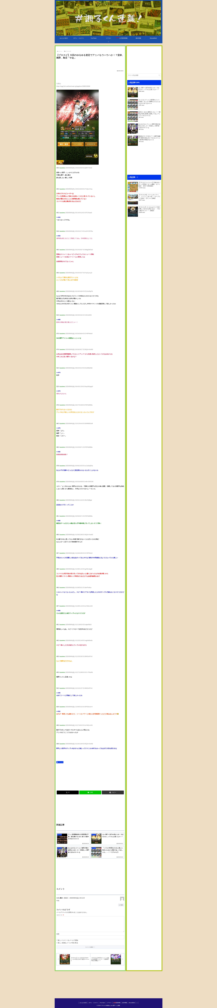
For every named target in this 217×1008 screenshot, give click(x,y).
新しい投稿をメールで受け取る (68, 943)
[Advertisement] (90, 64)
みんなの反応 (83, 1002)
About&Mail (132, 1002)
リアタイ (109, 1002)
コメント (60, 915)
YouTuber (102, 1002)
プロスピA (60, 762)
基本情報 (124, 1002)
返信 (122, 905)
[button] (113, 792)
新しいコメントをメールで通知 (68, 940)
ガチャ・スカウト (93, 1002)
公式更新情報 (116, 1002)
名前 (57, 934)
